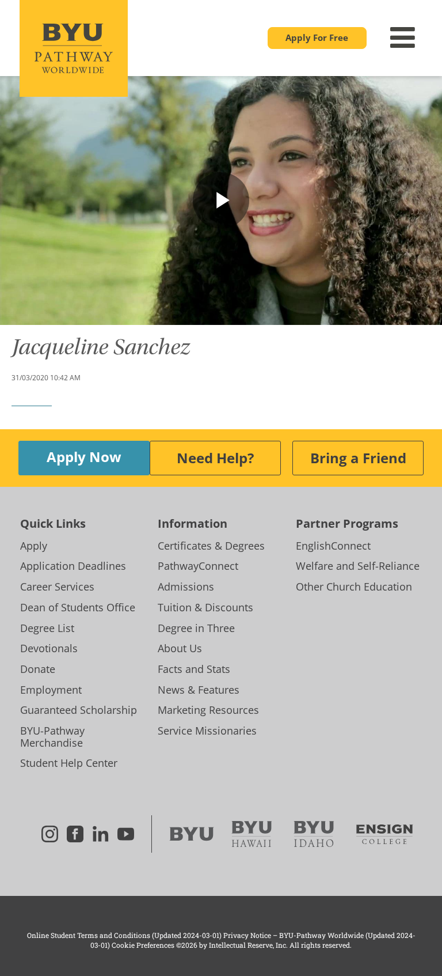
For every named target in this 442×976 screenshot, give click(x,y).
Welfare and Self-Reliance (358, 566)
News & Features (198, 690)
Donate (37, 669)
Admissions (186, 586)
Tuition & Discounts (205, 607)
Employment (51, 690)
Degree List (47, 628)
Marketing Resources (208, 710)
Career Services (57, 586)
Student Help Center (68, 763)
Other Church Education (354, 586)
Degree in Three (196, 628)
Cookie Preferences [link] (143, 944)
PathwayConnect (198, 566)
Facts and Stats (194, 669)
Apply (33, 546)
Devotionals (49, 648)
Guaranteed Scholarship (78, 710)
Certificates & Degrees (211, 546)
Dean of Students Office (77, 607)
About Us (180, 648)
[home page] (74, 48)
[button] (317, 38)
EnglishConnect (333, 546)
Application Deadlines (73, 566)
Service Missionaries (207, 730)
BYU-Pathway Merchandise (52, 737)
